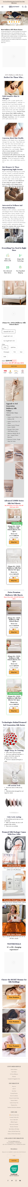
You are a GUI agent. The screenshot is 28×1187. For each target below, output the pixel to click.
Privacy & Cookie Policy (14, 1098)
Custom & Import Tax (14, 1102)
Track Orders (13, 1072)
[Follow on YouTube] (20, 1180)
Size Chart (14, 1091)
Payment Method (14, 1100)
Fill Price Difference (14, 1074)
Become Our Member (14, 1124)
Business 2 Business (14, 1126)
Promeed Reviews (14, 1093)
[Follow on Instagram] (16, 1180)
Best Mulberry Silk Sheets (14, 1129)
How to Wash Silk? (14, 1119)
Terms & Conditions (14, 1095)
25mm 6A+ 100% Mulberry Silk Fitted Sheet (14, 619)
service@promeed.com (15, 1141)
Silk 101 (14, 1088)
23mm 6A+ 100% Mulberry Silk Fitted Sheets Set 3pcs (14, 528)
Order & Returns (14, 1069)
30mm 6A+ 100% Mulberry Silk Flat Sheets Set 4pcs (14, 698)
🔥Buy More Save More (14, 1115)
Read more (3, 42)
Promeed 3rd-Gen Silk (14, 1117)
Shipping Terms (14, 1105)
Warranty (14, 1076)
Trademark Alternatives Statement (14, 1107)
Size (3, 328)
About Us (14, 1086)
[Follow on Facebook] (8, 1180)
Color (3, 344)
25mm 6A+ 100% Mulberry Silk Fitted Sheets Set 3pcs (14, 658)
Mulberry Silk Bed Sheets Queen (14, 1133)
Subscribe (13, 1160)
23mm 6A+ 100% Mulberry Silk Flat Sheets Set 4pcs (14, 568)
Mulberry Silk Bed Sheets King (14, 1131)
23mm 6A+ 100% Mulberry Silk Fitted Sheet (14, 323)
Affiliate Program (14, 1122)
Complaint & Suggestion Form (14, 1079)
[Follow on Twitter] (12, 1180)
